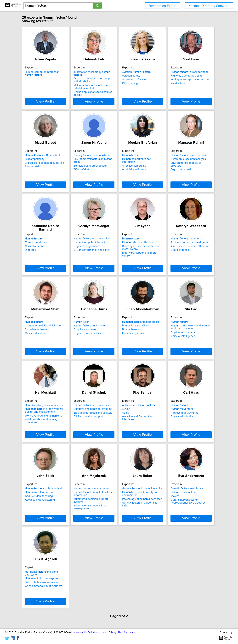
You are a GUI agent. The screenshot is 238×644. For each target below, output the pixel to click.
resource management (92, 488)
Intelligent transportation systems (191, 79)
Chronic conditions (36, 242)
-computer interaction (91, 242)
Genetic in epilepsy (187, 488)
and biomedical (92, 238)
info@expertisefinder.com (86, 632)
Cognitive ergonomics (87, 246)
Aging (125, 412)
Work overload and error (44, 415)
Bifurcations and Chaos (136, 325)
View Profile (45, 101)
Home (104, 632)
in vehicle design (190, 155)
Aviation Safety (131, 75)
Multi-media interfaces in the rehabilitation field (91, 87)
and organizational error (44, 405)
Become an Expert (162, 6)
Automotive (138, 405)
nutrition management (43, 578)
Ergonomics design (182, 169)
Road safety (178, 83)
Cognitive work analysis (88, 333)
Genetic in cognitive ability (142, 488)
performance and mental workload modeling (190, 327)
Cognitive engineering (87, 329)
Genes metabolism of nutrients (43, 586)
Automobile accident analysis (188, 159)
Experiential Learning (38, 329)
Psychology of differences (142, 499)
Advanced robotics (182, 416)
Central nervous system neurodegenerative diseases (188, 501)
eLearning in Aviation (134, 79)
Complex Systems (133, 333)
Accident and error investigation (190, 242)
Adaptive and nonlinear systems (93, 408)
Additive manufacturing (184, 412)
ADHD (126, 408)
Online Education (35, 333)
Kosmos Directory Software (209, 6)
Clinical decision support (88, 416)
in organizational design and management (44, 410)
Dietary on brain (92, 155)
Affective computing (134, 165)
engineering (187, 238)
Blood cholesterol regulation (42, 582)
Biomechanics (130, 329)
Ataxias (175, 496)
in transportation (190, 72)
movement (182, 408)
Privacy (112, 632)
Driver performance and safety (92, 249)
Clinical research (35, 246)
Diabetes (30, 249)
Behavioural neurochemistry (90, 165)
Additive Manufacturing (39, 496)
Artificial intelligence (134, 169)
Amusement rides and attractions (190, 246)
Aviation (136, 72)
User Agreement (127, 632)
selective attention (137, 242)
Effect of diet (81, 169)
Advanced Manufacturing (40, 499)
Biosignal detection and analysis (93, 412)
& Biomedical (42, 155)
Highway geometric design (187, 75)
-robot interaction (39, 492)
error (81, 321)
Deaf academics (180, 249)
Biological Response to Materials (44, 162)
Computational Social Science (43, 325)
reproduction (183, 492)
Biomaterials (32, 166)
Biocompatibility (34, 159)
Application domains (183, 332)
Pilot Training (130, 83)
